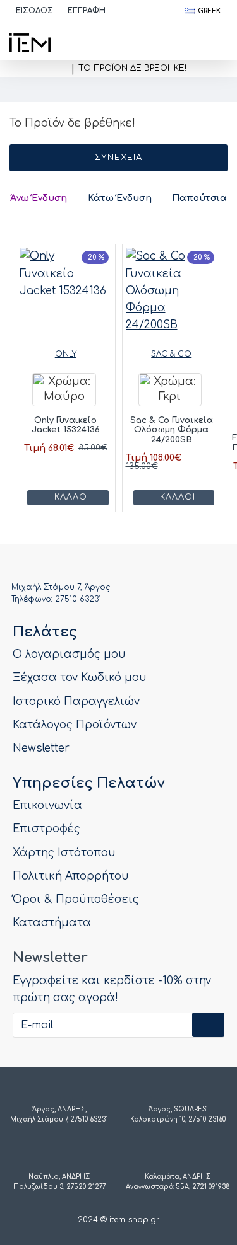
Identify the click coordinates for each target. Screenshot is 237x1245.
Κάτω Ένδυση (120, 198)
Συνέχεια (118, 157)
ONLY (65, 354)
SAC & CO (171, 354)
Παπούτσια (199, 198)
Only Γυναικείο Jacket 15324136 (66, 425)
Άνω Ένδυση (38, 198)
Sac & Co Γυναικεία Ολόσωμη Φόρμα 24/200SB (171, 430)
